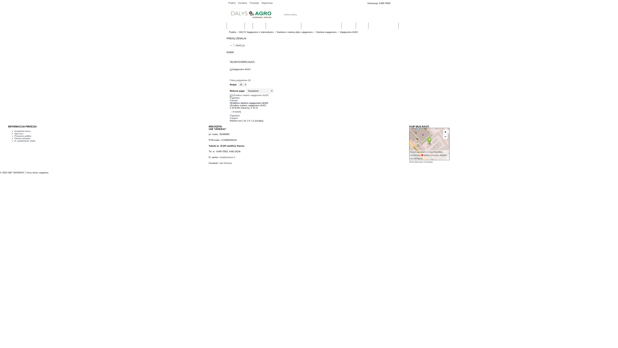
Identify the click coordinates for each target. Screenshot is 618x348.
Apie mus (18, 133)
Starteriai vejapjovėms (326, 32)
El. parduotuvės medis (24, 141)
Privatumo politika (22, 136)
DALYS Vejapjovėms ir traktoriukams (256, 32)
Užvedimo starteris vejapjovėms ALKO (249, 103)
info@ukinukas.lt (227, 157)
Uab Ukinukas (225, 163)
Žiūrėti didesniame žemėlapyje (421, 162)
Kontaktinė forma (22, 131)
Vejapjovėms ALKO (349, 32)
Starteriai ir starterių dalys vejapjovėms (295, 32)
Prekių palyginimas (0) (240, 80)
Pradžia (232, 32)
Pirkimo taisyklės (22, 138)
